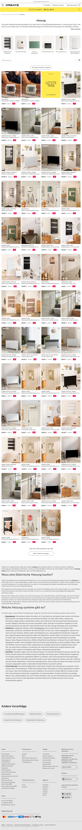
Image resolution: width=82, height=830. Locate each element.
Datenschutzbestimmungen (22, 825)
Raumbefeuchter (6, 774)
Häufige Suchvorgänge (8, 788)
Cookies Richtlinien (50, 825)
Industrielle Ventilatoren (13, 720)
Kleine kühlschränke (7, 756)
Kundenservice (26, 749)
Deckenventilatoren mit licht (10, 776)
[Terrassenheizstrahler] (61, 43)
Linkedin (45, 791)
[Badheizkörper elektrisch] (7, 43)
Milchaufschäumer (7, 780)
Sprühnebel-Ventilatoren (35, 720)
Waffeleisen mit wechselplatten (6, 761)
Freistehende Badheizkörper (14, 714)
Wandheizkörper (36, 714)
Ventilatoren (5, 778)
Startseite (5, 14)
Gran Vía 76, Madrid (7, 800)
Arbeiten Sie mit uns (28, 780)
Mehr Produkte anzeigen (41, 553)
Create (4, 749)
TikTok (44, 795)
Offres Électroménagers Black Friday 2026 (8, 783)
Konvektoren (10, 616)
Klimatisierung (13, 14)
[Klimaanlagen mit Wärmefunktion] (75, 43)
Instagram (45, 787)
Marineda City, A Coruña (8, 805)
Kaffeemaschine (6, 770)
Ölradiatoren (40, 628)
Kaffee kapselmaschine (8, 758)
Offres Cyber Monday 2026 (9, 786)
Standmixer (5, 768)
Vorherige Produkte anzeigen (41, 67)
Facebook (45, 785)
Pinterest (45, 789)
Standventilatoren (53, 714)
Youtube (45, 793)
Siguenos (45, 780)
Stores (4, 796)
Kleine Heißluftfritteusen (9, 772)
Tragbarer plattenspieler (9, 764)
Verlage (45, 749)
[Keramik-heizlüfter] (21, 43)
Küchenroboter (6, 754)
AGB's (3, 825)
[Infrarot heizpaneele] (34, 43)
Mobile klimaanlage (7, 766)
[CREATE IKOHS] (12, 5)
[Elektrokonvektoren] (48, 43)
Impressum (10, 825)
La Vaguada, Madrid (7, 802)
